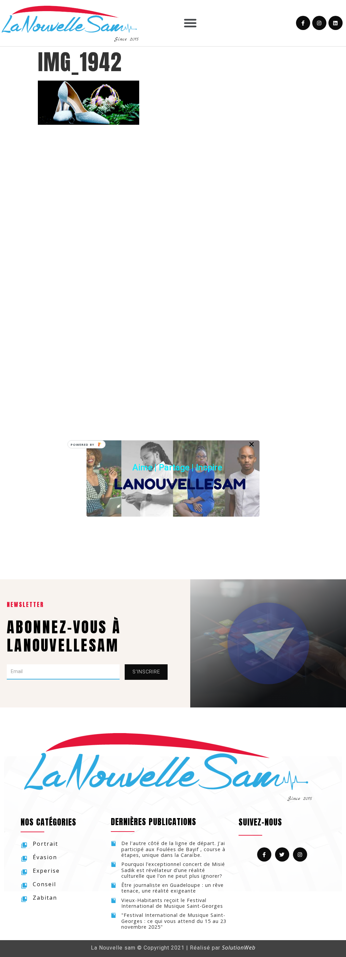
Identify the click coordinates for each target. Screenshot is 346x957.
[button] (177, 467)
